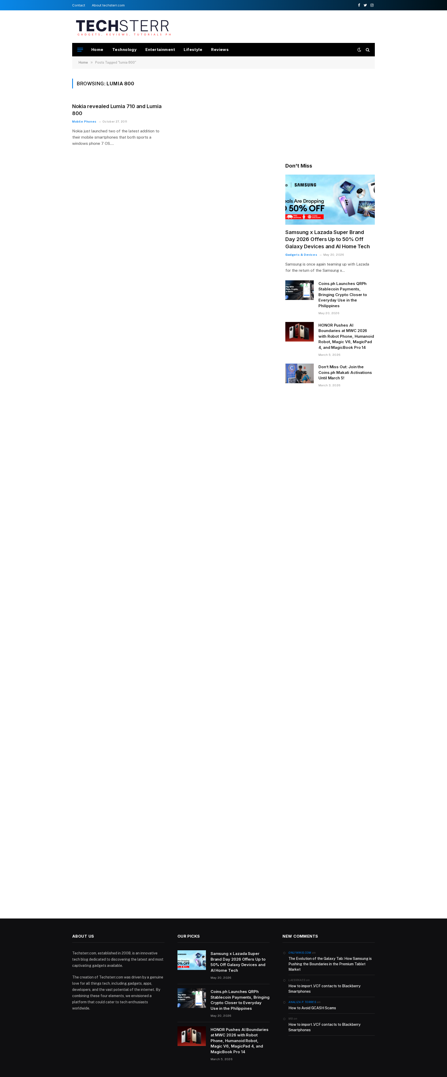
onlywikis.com (299, 952)
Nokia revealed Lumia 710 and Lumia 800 (117, 109)
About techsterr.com (108, 5)
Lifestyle (193, 49)
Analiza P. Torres (302, 1002)
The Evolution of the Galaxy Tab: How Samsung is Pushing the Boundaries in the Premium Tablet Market (330, 964)
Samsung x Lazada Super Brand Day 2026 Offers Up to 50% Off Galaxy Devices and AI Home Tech (327, 239)
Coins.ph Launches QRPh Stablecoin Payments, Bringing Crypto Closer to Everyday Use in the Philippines (342, 294)
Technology (124, 49)
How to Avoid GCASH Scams (312, 1008)
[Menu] (80, 50)
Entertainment (160, 49)
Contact (78, 5)
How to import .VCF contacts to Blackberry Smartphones (324, 988)
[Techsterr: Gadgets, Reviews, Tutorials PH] (123, 27)
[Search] (367, 50)
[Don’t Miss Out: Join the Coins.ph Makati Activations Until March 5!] (299, 373)
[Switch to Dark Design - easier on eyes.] (359, 50)
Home (97, 49)
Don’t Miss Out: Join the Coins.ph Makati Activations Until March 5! (345, 372)
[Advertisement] (281, 25)
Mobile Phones (84, 121)
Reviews (220, 49)
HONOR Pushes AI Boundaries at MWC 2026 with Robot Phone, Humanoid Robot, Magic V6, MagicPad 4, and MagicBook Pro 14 (346, 336)
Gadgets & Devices (301, 255)
